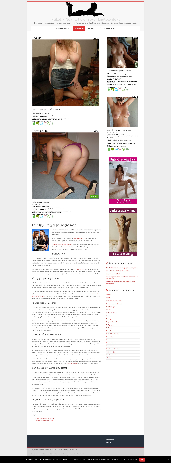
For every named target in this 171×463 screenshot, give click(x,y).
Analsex (108, 294)
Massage (109, 319)
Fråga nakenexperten (107, 28)
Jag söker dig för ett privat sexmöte (117, 270)
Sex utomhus (110, 340)
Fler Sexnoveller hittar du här (45, 418)
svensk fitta (80, 269)
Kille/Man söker (111, 310)
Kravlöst (109, 316)
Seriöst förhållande (112, 334)
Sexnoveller (79, 28)
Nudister (109, 328)
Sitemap (108, 442)
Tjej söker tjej (110, 352)
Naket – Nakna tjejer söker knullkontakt (85, 19)
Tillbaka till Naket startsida (44, 420)
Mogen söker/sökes (112, 322)
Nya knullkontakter (63, 28)
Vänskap (108, 358)
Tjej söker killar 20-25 (113, 274)
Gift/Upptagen (110, 307)
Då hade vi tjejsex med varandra (62, 244)
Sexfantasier (110, 346)
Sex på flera (110, 337)
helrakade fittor (72, 363)
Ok (142, 459)
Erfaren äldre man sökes (114, 300)
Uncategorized (110, 355)
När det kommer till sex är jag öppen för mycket (121, 268)
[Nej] (169, 460)
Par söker (109, 331)
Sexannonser (110, 343)
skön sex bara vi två (79, 238)
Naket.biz (41, 449)
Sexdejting (91, 28)
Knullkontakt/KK (111, 313)
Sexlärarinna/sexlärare (113, 349)
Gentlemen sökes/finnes (113, 304)
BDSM (108, 298)
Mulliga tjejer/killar (112, 325)
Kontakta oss (110, 439)
